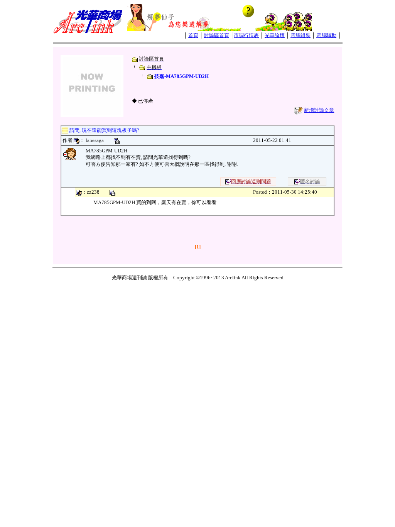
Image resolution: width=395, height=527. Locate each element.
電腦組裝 (300, 35)
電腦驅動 (326, 35)
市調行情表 (246, 35)
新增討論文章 (319, 110)
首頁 (193, 35)
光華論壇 (275, 35)
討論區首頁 (216, 35)
